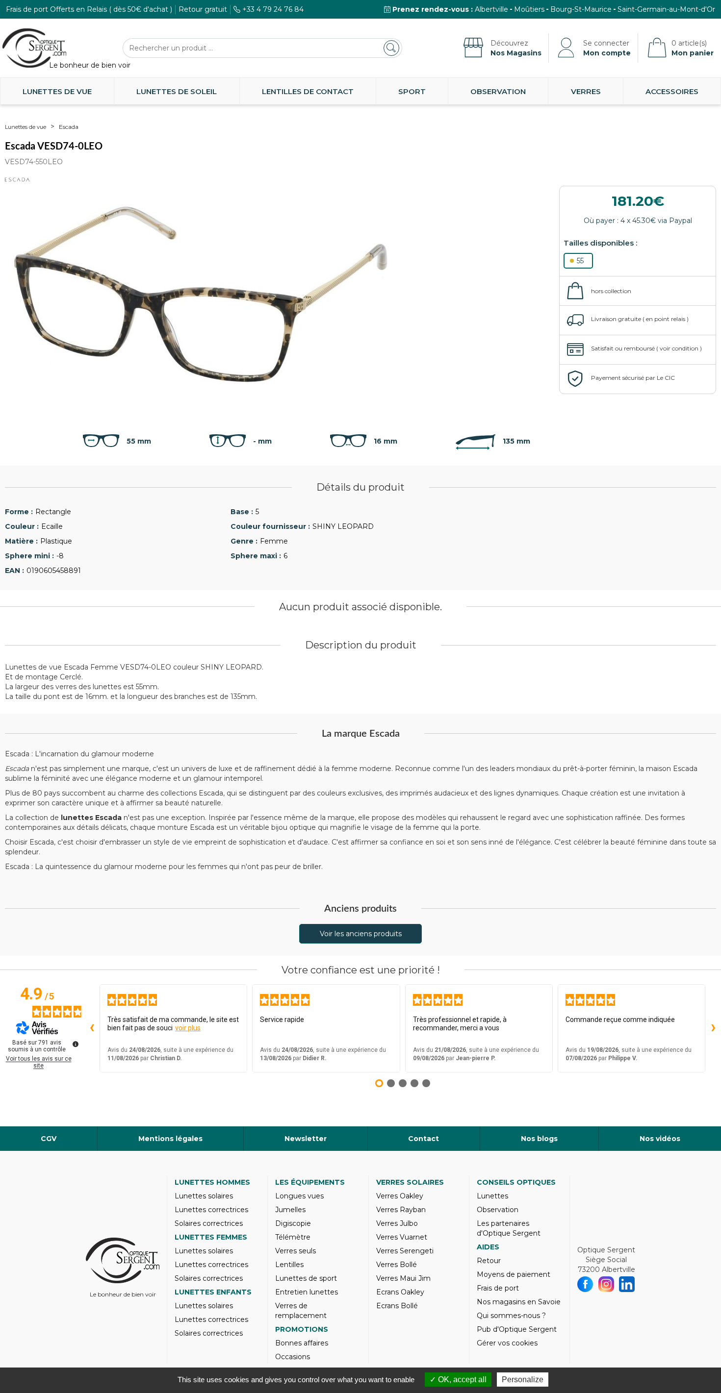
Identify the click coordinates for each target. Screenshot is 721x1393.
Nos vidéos (660, 1138)
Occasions (292, 1356)
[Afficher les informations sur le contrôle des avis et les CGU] (75, 1044)
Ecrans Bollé (397, 1305)
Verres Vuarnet (401, 1237)
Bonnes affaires (301, 1343)
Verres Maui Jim (403, 1278)
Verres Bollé (396, 1264)
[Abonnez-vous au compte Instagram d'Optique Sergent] (606, 1284)
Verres (586, 91)
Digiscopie (293, 1223)
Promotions (301, 1329)
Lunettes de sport (306, 1278)
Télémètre (292, 1237)
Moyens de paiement (513, 1274)
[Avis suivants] (713, 1028)
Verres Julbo (397, 1223)
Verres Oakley (399, 1196)
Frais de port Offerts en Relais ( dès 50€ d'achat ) (89, 9)
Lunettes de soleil (176, 91)
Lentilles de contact (308, 91)
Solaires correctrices (209, 1223)
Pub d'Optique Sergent (517, 1329)
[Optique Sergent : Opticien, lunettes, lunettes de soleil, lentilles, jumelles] (34, 48)
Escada (68, 126)
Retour (489, 1260)
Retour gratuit (203, 9)
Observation (498, 91)
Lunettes (492, 1196)
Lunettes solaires (204, 1196)
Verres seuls (295, 1250)
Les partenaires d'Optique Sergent (509, 1228)
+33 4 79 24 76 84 (273, 9)
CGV (48, 1138)
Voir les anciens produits (361, 933)
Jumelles (290, 1209)
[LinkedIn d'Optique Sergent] (627, 1284)
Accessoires (671, 91)
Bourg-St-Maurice (581, 9)
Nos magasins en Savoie (519, 1301)
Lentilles (289, 1264)
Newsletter (305, 1138)
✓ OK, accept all (458, 1379)
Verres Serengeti (405, 1250)
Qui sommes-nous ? (511, 1315)
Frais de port (498, 1288)
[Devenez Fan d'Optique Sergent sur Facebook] (585, 1284)
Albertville (491, 9)
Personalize (522, 1379)
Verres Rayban (401, 1209)
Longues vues (299, 1196)
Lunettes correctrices (211, 1209)
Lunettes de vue (57, 91)
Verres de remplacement (301, 1310)
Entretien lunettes (306, 1292)
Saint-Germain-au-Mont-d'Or (666, 9)
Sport (412, 91)
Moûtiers (529, 9)
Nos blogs (539, 1138)
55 (580, 260)
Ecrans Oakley (400, 1292)
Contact (423, 1138)
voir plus (188, 1028)
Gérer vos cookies (507, 1343)
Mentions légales (170, 1138)
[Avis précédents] (92, 1028)
